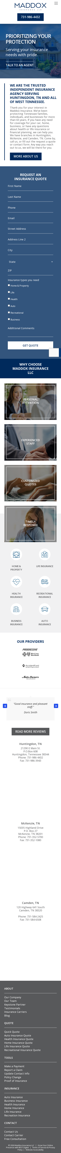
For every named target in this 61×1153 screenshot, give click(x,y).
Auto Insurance (13, 1097)
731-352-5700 (35, 837)
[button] (56, 706)
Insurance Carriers (15, 1012)
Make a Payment (14, 1066)
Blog (7, 1015)
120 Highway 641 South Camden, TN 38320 (30, 909)
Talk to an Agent (20, 65)
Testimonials (12, 1008)
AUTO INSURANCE (45, 622)
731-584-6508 (33, 919)
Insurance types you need (23, 280)
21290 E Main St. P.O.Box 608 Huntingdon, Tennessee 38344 (30, 751)
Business (15, 319)
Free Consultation (15, 1139)
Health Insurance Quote (18, 1039)
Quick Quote (12, 1031)
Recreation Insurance (17, 1115)
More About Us (26, 156)
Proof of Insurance (15, 1080)
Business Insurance (16, 1100)
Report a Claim (13, 1070)
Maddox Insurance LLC (24, 1145)
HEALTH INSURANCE (16, 595)
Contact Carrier (13, 1135)
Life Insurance (12, 1111)
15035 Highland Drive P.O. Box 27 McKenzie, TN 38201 (30, 831)
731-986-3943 (33, 760)
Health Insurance (14, 1104)
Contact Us (11, 1131)
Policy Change (12, 1077)
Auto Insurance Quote (17, 1035)
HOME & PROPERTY (16, 568)
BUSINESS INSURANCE (16, 622)
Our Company (12, 997)
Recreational (16, 312)
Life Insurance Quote (17, 1046)
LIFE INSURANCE (44, 566)
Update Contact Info (16, 1073)
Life (12, 292)
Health (13, 299)
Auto (12, 306)
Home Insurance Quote (18, 1042)
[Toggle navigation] (56, 3)
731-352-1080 (33, 840)
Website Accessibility (35, 1149)
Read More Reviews (30, 732)
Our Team (10, 1001)
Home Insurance (14, 1108)
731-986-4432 (30, 17)
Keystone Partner (15, 1004)
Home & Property (19, 285)
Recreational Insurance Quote (22, 1050)
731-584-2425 (35, 916)
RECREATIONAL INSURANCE (44, 595)
